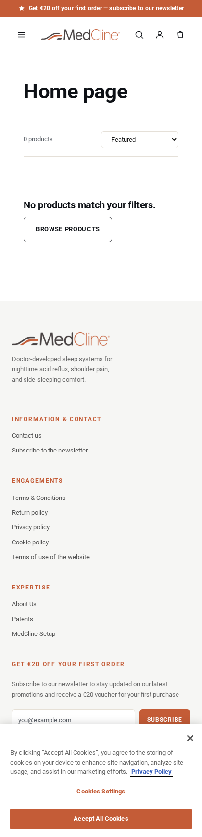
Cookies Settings (100, 791)
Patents (22, 619)
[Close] (190, 738)
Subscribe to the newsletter (50, 450)
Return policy (30, 512)
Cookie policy (30, 542)
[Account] (160, 35)
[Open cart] (180, 35)
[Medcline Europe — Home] (80, 34)
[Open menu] (21, 35)
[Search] (139, 35)
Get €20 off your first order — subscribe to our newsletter (106, 8)
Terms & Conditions (39, 497)
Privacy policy (31, 527)
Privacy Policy (151, 771)
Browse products (68, 229)
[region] (101, 780)
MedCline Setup (33, 633)
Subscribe (164, 719)
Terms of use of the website (51, 557)
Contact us (27, 435)
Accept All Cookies (101, 818)
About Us (24, 604)
